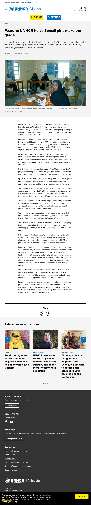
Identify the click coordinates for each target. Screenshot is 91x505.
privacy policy (7, 500)
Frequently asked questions (16, 451)
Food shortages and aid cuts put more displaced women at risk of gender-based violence (17, 361)
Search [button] (75, 10)
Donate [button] (81, 10)
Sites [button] (85, 10)
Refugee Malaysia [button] (15, 438)
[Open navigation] (6, 9)
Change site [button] (29, 2)
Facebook (6, 421)
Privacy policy (9, 488)
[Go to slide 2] (46, 384)
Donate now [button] (12, 405)
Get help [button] (56, 17)
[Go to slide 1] (44, 384)
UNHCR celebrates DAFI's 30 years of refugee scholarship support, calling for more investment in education (45, 363)
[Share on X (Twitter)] (42, 314)
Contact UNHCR (11, 454)
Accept (82, 496)
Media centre (10, 458)
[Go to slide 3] (48, 384)
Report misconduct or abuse (16, 462)
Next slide (83, 339)
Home (7, 23)
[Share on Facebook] (48, 314)
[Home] (17, 9)
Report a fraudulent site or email (18, 466)
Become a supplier (12, 470)
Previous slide (7, 339)
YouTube (11, 421)
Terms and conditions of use (14, 491)
